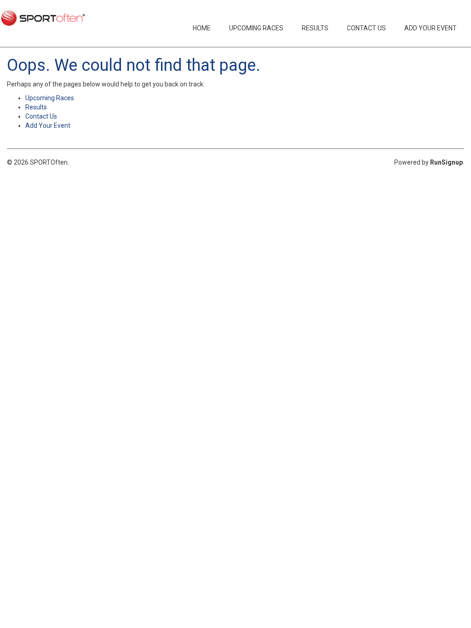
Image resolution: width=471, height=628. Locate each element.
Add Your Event (430, 28)
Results (315, 28)
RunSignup (446, 162)
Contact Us (366, 28)
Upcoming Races (256, 28)
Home (202, 28)
